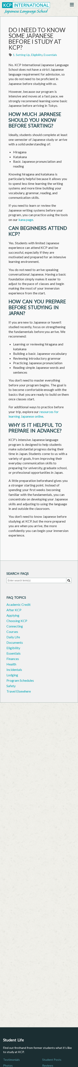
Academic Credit (18, 604)
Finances (12, 659)
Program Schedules (20, 680)
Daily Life (13, 637)
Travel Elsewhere (18, 691)
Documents (14, 642)
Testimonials (11, 1059)
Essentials (50, 55)
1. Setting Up (21, 55)
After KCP (13, 610)
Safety (11, 686)
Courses (12, 632)
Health (11, 664)
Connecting (14, 626)
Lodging (12, 675)
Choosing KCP (16, 621)
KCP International (26, 8)
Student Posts (51, 1059)
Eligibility (36, 55)
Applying (12, 615)
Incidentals (14, 669)
